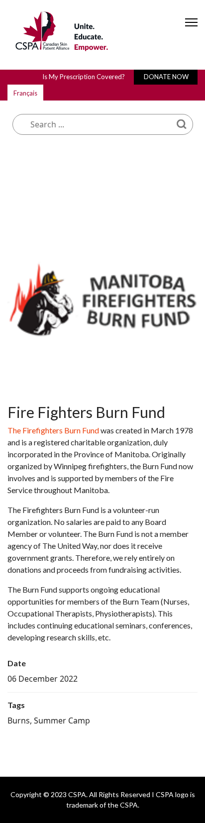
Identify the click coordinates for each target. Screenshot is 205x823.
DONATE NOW (166, 77)
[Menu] (191, 31)
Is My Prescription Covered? (83, 77)
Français (25, 93)
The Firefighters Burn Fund (53, 430)
